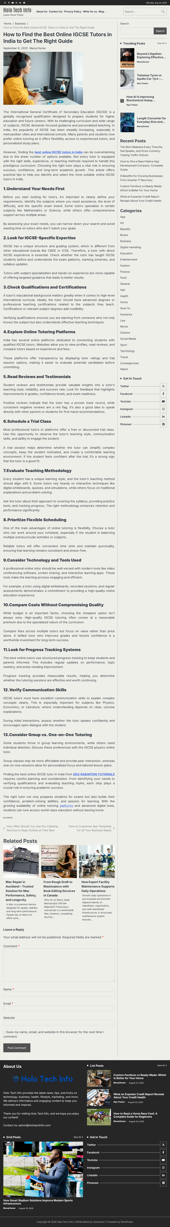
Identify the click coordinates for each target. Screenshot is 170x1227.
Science (125, 332)
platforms (66, 805)
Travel (124, 357)
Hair (122, 290)
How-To (125, 308)
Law (122, 320)
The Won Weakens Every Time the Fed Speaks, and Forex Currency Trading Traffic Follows (141, 151)
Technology (127, 351)
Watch (124, 369)
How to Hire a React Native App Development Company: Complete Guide (141, 165)
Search (124, 23)
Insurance (126, 314)
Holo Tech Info (17, 9)
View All (161, 43)
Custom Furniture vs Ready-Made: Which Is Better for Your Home (140, 1076)
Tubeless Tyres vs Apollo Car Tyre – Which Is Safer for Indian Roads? (149, 80)
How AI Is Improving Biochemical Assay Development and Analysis (145, 100)
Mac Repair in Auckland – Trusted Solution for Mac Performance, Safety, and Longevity (21, 891)
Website (9, 1018)
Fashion (125, 265)
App (122, 216)
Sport (123, 344)
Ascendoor (99, 1222)
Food (123, 277)
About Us (41, 11)
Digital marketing (130, 247)
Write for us (90, 11)
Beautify (125, 229)
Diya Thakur (142, 83)
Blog (101, 11)
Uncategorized (129, 363)
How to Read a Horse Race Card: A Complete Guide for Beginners (135, 1115)
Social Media (128, 338)
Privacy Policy (72, 11)
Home (124, 302)
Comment (11, 946)
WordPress (127, 1222)
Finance (125, 271)
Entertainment (128, 259)
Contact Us (55, 11)
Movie (124, 326)
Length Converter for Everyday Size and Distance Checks (151, 122)
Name (8, 989)
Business (8, 818)
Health (124, 296)
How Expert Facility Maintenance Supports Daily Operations (98, 886)
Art (122, 223)
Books (124, 235)
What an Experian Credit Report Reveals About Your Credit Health (139, 1096)
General (125, 283)
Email (8, 1003)
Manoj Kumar (37, 48)
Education (126, 253)
